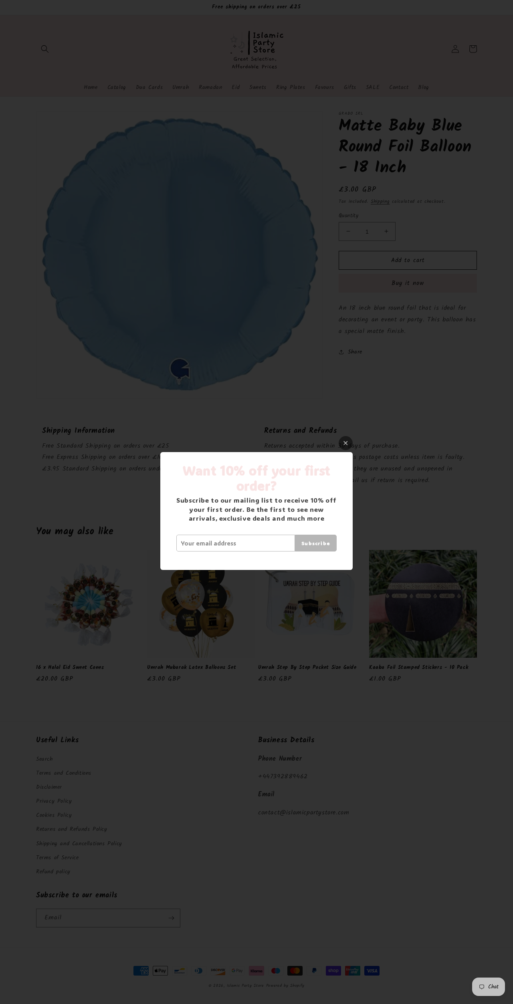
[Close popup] (346, 443)
